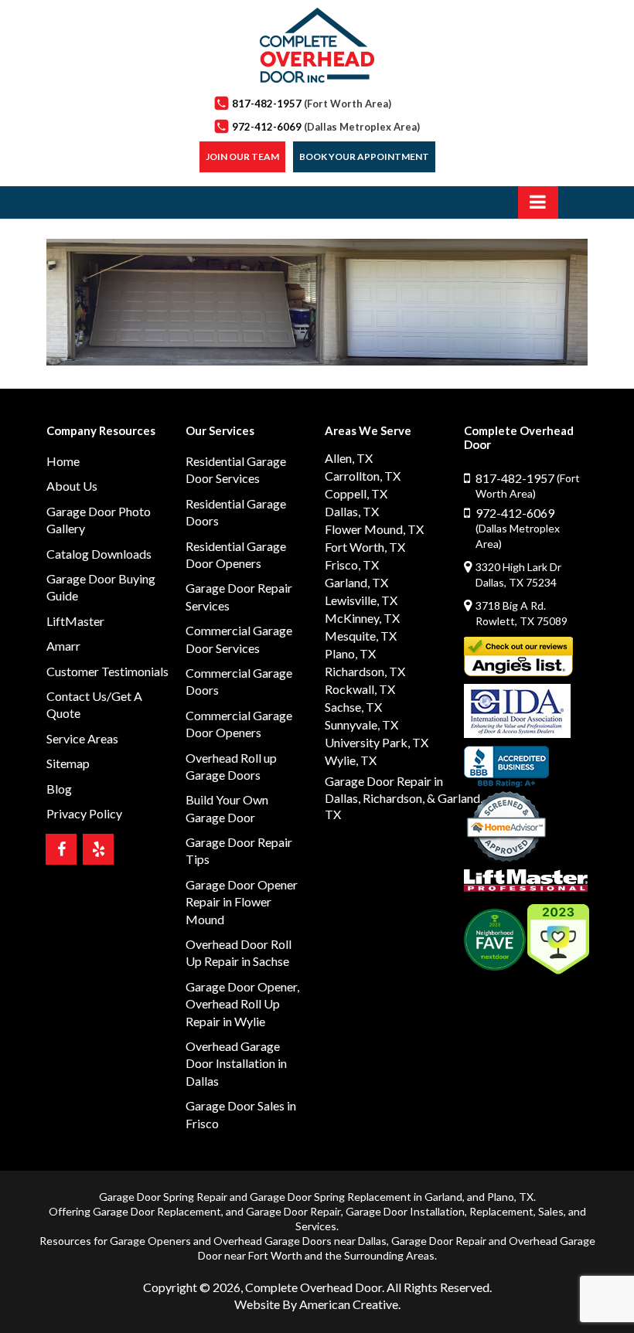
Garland (443, 1196)
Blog (59, 788)
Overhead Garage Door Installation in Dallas (236, 1063)
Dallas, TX (352, 511)
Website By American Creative (316, 1304)
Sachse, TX (353, 706)
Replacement (501, 1211)
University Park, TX (376, 742)
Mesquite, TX (361, 635)
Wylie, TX (351, 760)
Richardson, (393, 798)
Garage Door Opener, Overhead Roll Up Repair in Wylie (242, 1004)
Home (63, 461)
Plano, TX (350, 653)
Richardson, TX (365, 671)
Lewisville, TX (361, 600)
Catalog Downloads (99, 553)
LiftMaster (75, 621)
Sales (551, 1211)
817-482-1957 (311, 103)
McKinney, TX (362, 617)
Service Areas (82, 738)
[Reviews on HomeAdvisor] (506, 828)
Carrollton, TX (363, 475)
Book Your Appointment (364, 156)
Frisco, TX (352, 564)
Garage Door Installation (405, 1211)
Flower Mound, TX (374, 529)
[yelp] (98, 849)
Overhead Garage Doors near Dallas (300, 1240)
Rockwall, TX (360, 689)
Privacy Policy (84, 813)
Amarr (63, 645)
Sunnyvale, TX (361, 724)
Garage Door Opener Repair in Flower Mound (242, 902)
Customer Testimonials (107, 671)
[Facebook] (61, 849)
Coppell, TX (356, 493)
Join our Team (242, 156)
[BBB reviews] (506, 766)
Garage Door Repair (293, 1211)
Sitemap (68, 763)
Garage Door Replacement (157, 1211)
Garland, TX (356, 582)
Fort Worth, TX (365, 546)
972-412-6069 (326, 127)
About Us (71, 485)
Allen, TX (349, 458)
